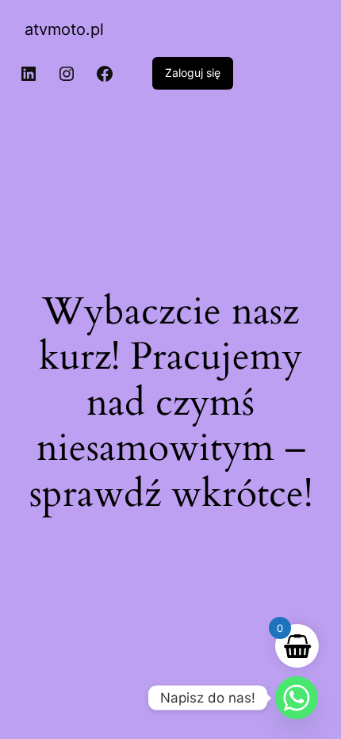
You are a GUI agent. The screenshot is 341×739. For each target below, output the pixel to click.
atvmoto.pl (64, 29)
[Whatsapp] (296, 697)
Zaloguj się (192, 72)
